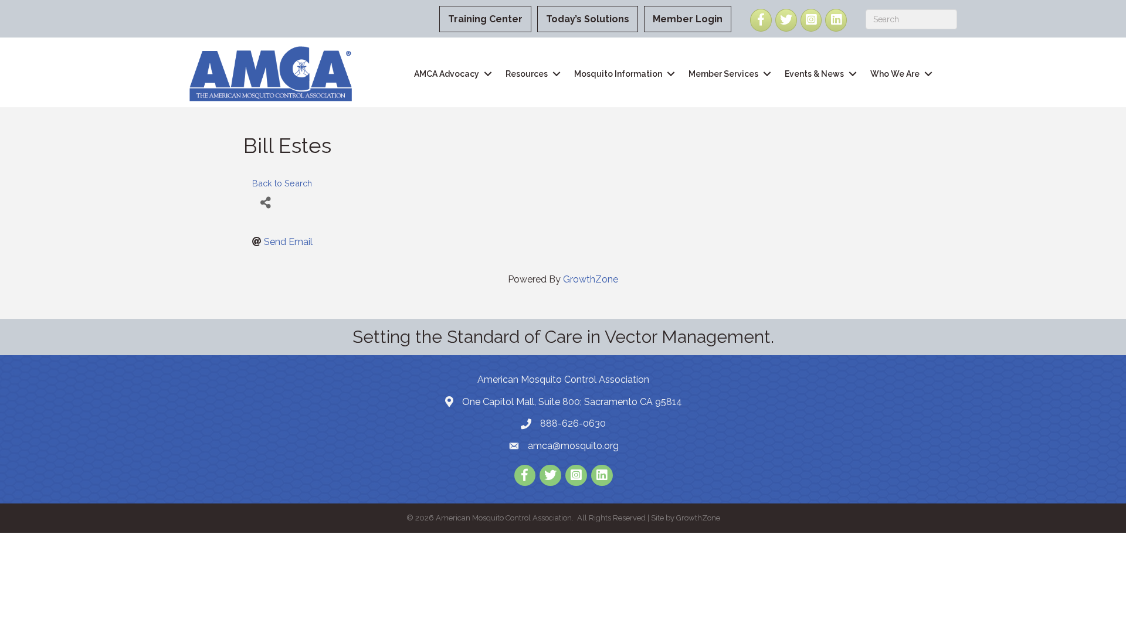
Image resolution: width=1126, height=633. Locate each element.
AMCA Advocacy (446, 74)
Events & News (814, 74)
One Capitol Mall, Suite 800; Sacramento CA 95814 (572, 401)
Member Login (688, 19)
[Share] (265, 203)
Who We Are (895, 74)
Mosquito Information (618, 74)
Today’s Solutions (587, 19)
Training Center (485, 19)
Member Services (723, 74)
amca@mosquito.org (573, 445)
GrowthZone (590, 279)
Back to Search (282, 183)
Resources (527, 74)
